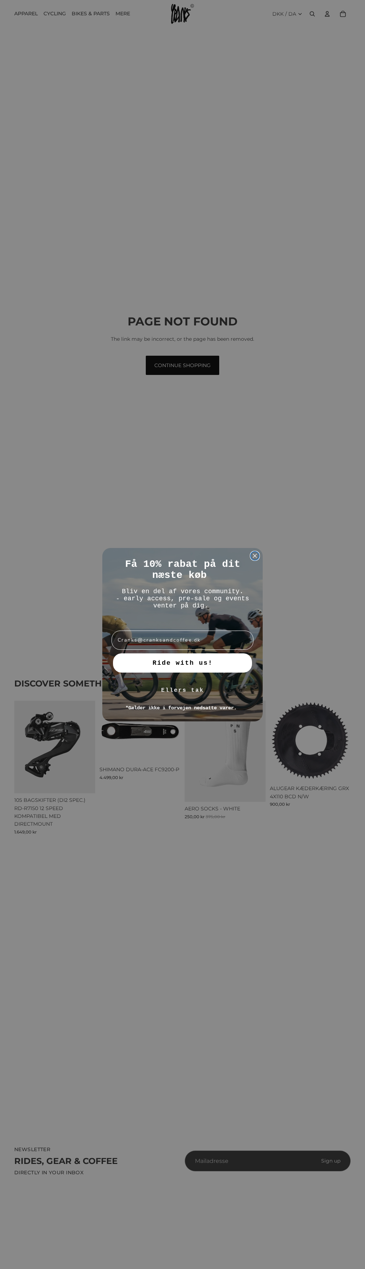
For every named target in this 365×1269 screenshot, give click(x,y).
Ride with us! (183, 663)
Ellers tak (182, 690)
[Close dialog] (255, 556)
